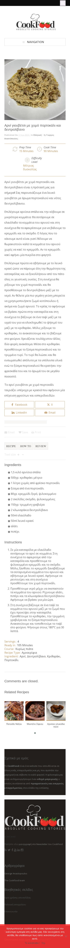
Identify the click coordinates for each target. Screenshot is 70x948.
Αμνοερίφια (29, 652)
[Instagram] (22, 850)
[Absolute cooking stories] (35, 29)
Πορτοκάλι (11, 660)
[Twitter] (9, 850)
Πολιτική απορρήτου (15, 904)
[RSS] (5, 850)
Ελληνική (37, 135)
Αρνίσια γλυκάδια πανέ (56, 725)
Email (11, 432)
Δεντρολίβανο (36, 656)
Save (24, 432)
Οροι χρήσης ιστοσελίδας (17, 897)
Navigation (35, 42)
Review (41, 446)
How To (25, 446)
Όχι (43, 943)
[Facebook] (12, 850)
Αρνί (23, 656)
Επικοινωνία (10, 911)
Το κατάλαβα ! (32, 943)
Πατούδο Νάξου (14, 724)
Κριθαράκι (53, 656)
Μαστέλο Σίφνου (35, 724)
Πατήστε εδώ (11, 844)
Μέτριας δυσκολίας (30, 167)
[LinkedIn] (18, 850)
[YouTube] (15, 850)
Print (37, 432)
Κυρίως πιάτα (24, 649)
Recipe (11, 446)
